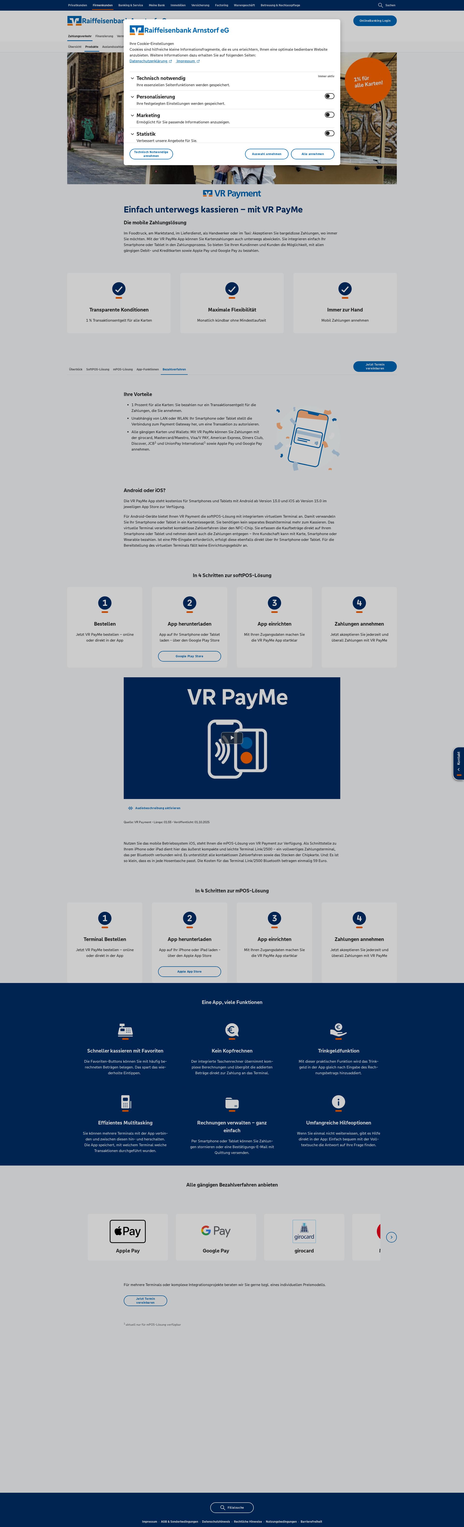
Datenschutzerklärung (149, 61)
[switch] (329, 96)
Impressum (186, 61)
